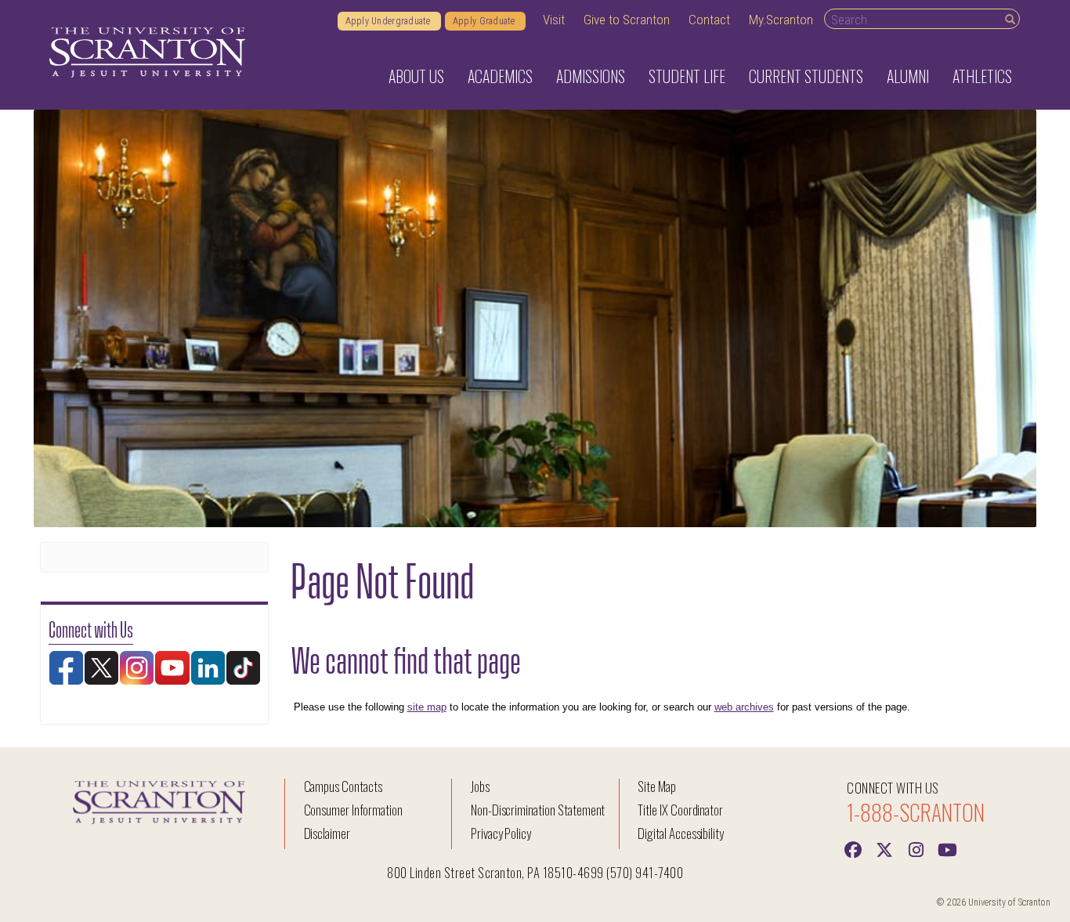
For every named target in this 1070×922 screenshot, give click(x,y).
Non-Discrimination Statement (538, 809)
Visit (554, 19)
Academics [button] (500, 76)
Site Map (657, 786)
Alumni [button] (908, 76)
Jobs (480, 786)
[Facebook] (853, 848)
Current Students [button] (806, 76)
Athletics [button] (982, 76)
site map (426, 707)
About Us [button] (416, 76)
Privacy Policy (501, 833)
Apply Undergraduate (389, 21)
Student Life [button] (687, 76)
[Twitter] (884, 848)
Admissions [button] (590, 76)
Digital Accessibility (681, 833)
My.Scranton (781, 19)
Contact (709, 19)
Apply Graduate (485, 21)
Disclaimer (327, 833)
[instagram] (915, 848)
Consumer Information (353, 809)
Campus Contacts (343, 786)
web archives (744, 707)
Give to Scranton (627, 19)
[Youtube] (947, 848)
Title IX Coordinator (680, 809)
